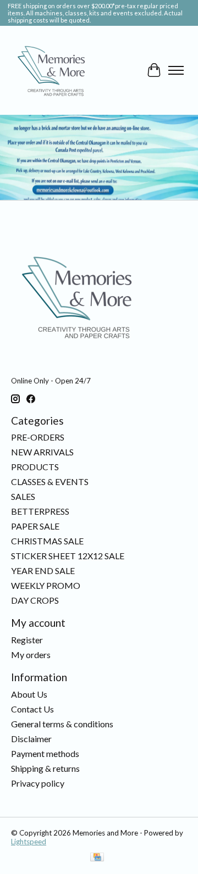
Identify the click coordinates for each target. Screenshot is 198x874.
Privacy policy (37, 783)
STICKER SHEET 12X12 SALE (67, 555)
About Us (29, 694)
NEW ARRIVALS (42, 452)
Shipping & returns (45, 768)
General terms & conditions (62, 724)
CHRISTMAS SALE (47, 541)
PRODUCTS (35, 466)
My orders (31, 654)
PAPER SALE (35, 526)
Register (27, 639)
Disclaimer (31, 738)
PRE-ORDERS (37, 437)
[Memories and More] (52, 70)
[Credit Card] (97, 858)
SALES (23, 496)
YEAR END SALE (43, 570)
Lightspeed (28, 841)
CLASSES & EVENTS (50, 481)
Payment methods (45, 753)
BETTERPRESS (40, 511)
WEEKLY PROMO (45, 585)
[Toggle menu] (176, 70)
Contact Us (32, 709)
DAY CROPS (35, 600)
